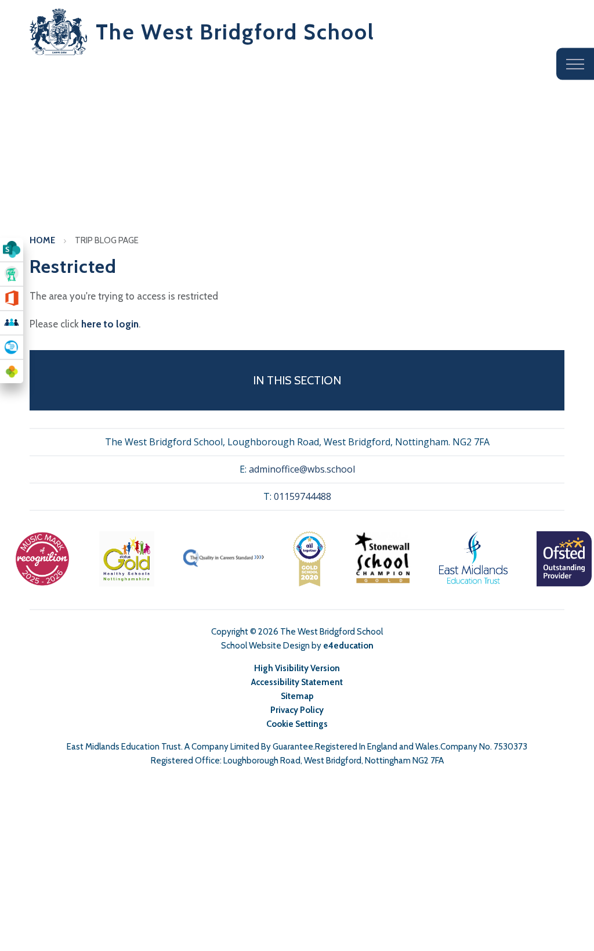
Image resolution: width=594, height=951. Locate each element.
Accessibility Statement (297, 682)
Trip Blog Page (107, 240)
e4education (348, 645)
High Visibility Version (297, 668)
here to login (110, 324)
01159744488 (302, 496)
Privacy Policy (297, 710)
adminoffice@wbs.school (302, 469)
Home (42, 240)
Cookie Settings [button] (297, 724)
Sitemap (297, 696)
